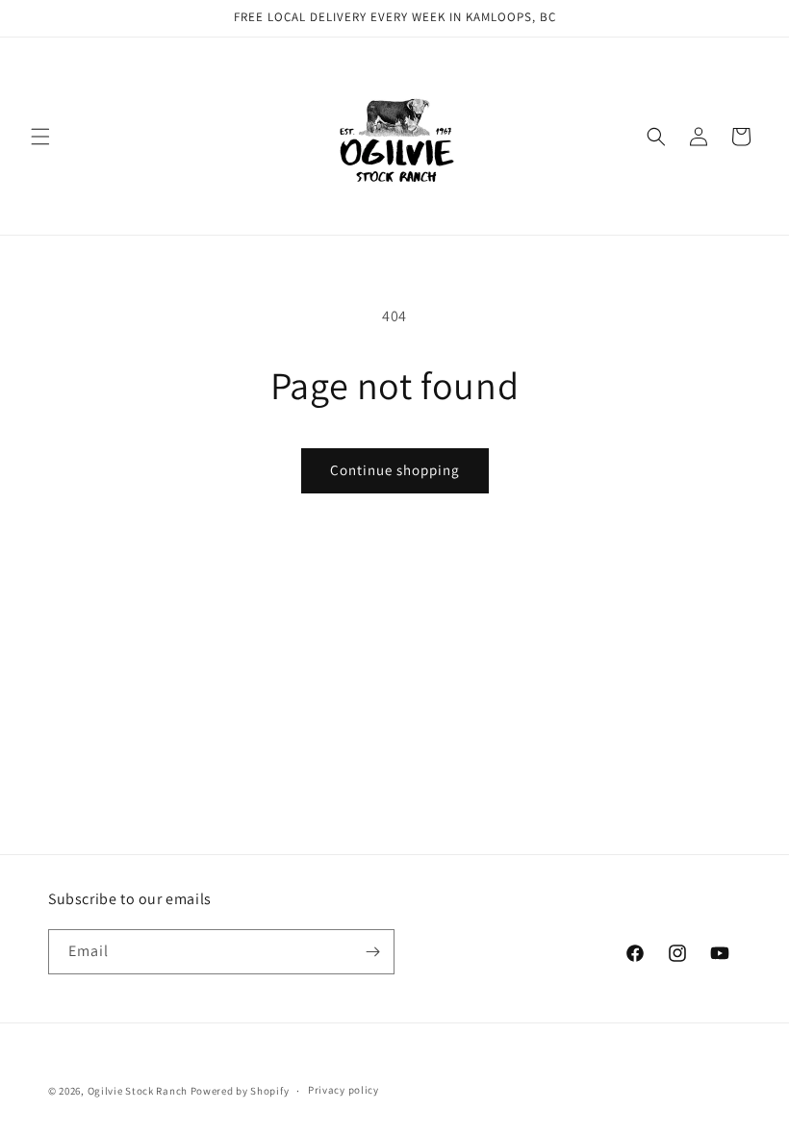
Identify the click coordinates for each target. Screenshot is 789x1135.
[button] (40, 136)
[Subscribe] (372, 951)
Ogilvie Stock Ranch (138, 1090)
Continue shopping (395, 470)
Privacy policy (343, 1090)
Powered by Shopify (240, 1090)
